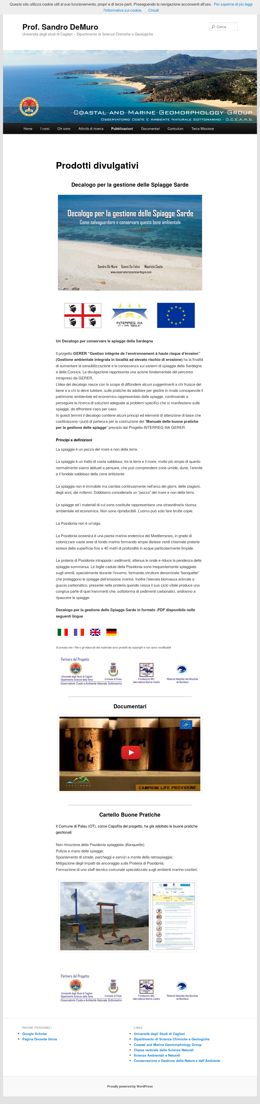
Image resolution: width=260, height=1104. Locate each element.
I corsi (45, 128)
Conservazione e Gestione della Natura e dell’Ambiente (177, 1060)
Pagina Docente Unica (39, 1039)
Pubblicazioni (122, 128)
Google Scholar (34, 1033)
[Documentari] (130, 754)
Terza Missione (202, 128)
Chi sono (63, 128)
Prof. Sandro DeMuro (60, 26)
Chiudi (153, 10)
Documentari (150, 128)
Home (28, 128)
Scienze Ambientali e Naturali (157, 1055)
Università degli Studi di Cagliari (159, 1033)
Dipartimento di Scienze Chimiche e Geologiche (171, 1039)
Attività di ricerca (90, 128)
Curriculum (175, 128)
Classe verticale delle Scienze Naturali (164, 1049)
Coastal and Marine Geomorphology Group (168, 1044)
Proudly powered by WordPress (130, 1086)
